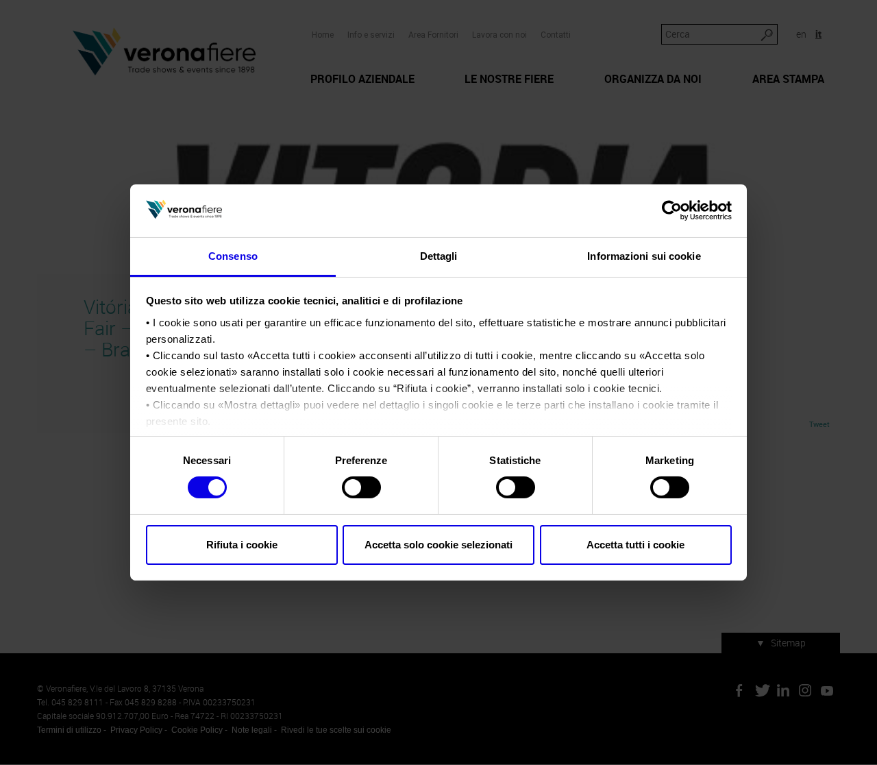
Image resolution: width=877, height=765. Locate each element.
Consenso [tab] (233, 256)
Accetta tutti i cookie (635, 544)
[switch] (361, 487)
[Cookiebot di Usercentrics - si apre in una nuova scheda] (672, 210)
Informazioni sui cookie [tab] (643, 256)
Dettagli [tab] (439, 256)
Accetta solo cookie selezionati (438, 544)
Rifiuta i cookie (241, 544)
